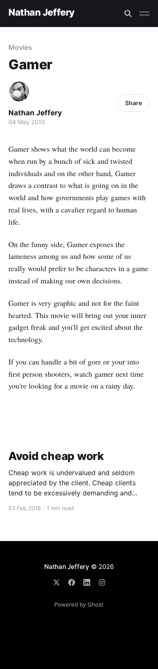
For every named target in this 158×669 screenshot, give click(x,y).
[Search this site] (128, 13)
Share (133, 102)
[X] (56, 582)
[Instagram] (102, 582)
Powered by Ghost (79, 604)
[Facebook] (71, 582)
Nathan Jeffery (41, 12)
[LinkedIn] (86, 582)
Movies (20, 47)
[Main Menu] (144, 13)
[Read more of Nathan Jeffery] (19, 91)
